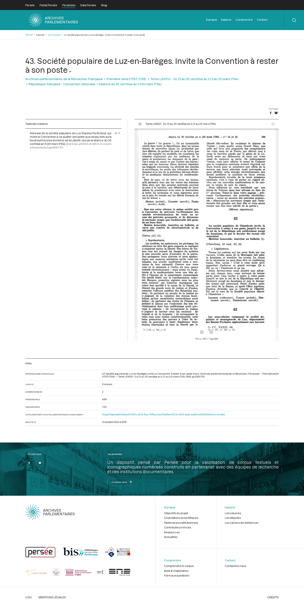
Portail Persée (48, 5)
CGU (28, 597)
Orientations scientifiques (181, 517)
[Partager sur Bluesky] (276, 113)
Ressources (172, 532)
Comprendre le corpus (179, 565)
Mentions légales (52, 597)
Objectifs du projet (176, 513)
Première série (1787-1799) (126, 79)
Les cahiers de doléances (241, 522)
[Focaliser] (119, 133)
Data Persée (88, 5)
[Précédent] (202, 332)
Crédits (273, 597)
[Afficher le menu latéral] (140, 124)
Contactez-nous (235, 565)
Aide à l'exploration (176, 570)
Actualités (170, 536)
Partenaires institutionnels (181, 522)
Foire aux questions (176, 575)
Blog (104, 5)
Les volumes (54, 35)
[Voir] (70, 69)
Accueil (29, 34)
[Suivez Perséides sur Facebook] (29, 463)
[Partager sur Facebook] (270, 113)
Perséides (68, 5)
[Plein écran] (273, 124)
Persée (30, 5)
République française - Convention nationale (61, 84)
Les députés (233, 517)
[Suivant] (211, 332)
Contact (262, 19)
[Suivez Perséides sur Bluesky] (40, 463)
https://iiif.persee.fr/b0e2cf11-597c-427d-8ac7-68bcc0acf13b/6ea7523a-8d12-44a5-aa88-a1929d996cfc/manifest (163, 414)
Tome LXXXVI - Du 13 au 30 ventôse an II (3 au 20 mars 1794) (194, 79)
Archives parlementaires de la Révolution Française (64, 79)
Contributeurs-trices (177, 527)
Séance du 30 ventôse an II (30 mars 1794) (130, 84)
